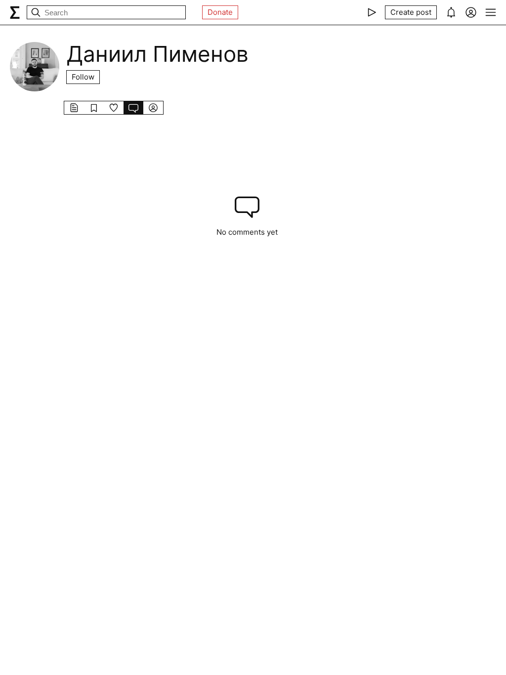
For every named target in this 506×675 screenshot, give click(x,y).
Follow (83, 77)
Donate (220, 12)
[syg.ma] (15, 12)
